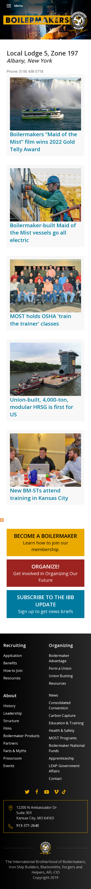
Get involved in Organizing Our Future (45, 573)
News (53, 695)
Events (8, 765)
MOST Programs (63, 738)
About (10, 696)
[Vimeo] (56, 792)
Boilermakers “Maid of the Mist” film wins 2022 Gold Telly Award (43, 141)
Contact (55, 778)
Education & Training (66, 723)
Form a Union (60, 668)
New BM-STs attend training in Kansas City (39, 494)
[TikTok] (64, 792)
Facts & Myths (14, 750)
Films (7, 728)
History (9, 705)
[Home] (46, 21)
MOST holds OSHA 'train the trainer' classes (40, 319)
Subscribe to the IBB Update (45, 600)
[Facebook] (37, 792)
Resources (12, 678)
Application (12, 655)
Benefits (10, 663)
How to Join (13, 670)
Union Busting (61, 675)
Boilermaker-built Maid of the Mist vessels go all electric (43, 233)
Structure (11, 720)
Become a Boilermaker (45, 535)
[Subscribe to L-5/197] (2, 519)
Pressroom (12, 758)
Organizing (61, 645)
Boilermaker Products (21, 735)
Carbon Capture (62, 715)
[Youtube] (46, 792)
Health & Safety (61, 730)
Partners (10, 743)
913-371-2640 (27, 825)
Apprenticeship (61, 758)
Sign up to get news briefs (45, 611)
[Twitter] (27, 792)
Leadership (12, 713)
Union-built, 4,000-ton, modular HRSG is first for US (41, 407)
